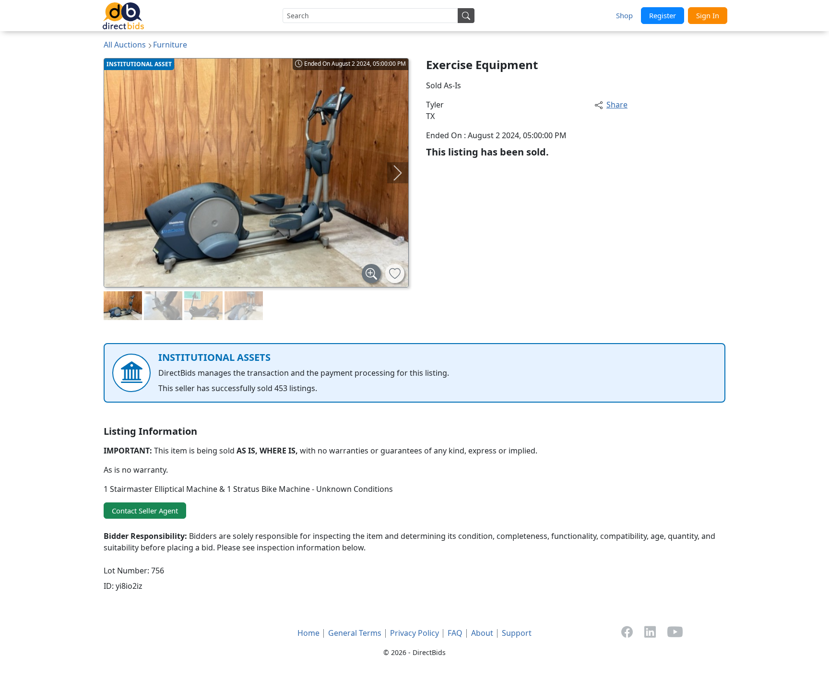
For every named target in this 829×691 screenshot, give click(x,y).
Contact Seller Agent (145, 510)
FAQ (455, 633)
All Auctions (125, 44)
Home (308, 633)
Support (517, 633)
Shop (624, 15)
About (482, 633)
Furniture (170, 44)
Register (662, 15)
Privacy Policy (414, 633)
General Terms (354, 633)
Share (617, 104)
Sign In (707, 15)
